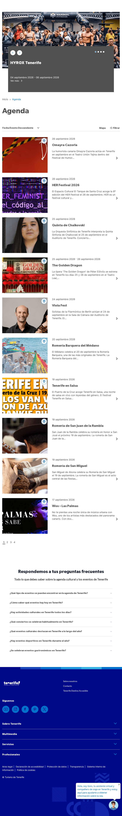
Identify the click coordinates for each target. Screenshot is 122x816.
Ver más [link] (15, 80)
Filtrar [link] (116, 127)
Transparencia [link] (77, 766)
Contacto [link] (67, 686)
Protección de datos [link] (57, 766)
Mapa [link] (102, 127)
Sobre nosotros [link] (70, 681)
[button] (12, 52)
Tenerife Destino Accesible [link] (75, 690)
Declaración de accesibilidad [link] (30, 766)
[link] (5, 99)
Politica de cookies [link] (26, 770)
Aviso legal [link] (7, 766)
